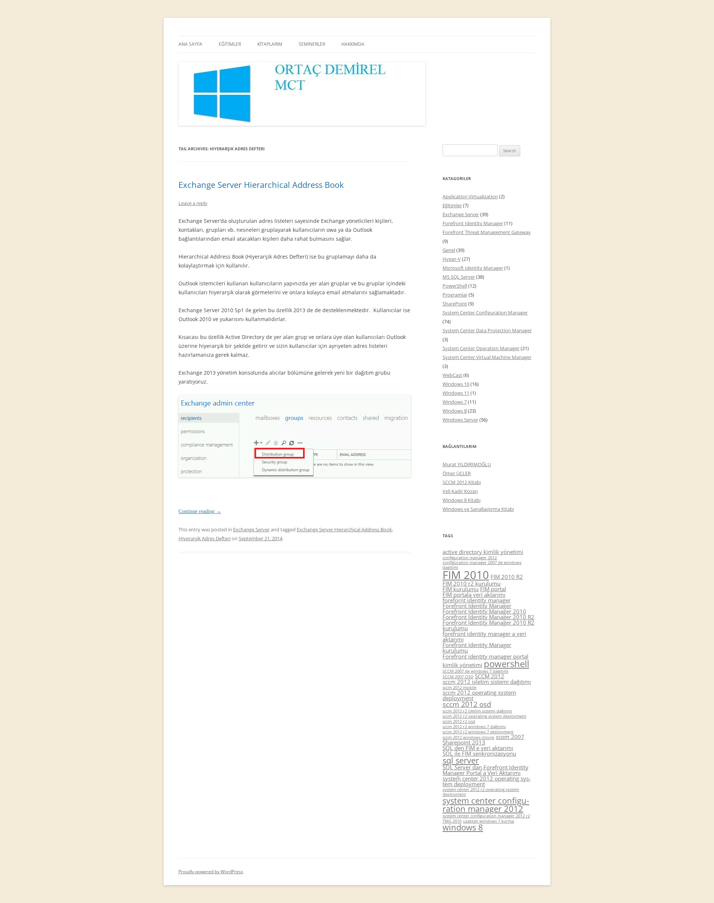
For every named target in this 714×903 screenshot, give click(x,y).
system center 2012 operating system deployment (487, 781)
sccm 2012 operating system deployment (479, 695)
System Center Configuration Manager (485, 312)
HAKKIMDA (352, 44)
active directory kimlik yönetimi (483, 551)
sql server (461, 760)
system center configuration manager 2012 (486, 804)
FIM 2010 (466, 574)
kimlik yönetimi (462, 665)
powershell (506, 663)
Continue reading (199, 511)
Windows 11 (456, 393)
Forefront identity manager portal (485, 656)
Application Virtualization (470, 196)
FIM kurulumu (461, 589)
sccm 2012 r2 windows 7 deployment (478, 731)
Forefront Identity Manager (473, 223)
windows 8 (463, 827)
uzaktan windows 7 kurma (488, 821)
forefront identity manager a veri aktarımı (484, 636)
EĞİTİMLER (230, 44)
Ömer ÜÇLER (457, 473)
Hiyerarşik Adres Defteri (204, 538)
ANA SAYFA (190, 44)
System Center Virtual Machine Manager (487, 357)
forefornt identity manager (477, 600)
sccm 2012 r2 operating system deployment (484, 716)
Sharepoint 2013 (464, 742)
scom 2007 (510, 736)
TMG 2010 (452, 821)
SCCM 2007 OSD (458, 676)
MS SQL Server (459, 276)
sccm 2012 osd (467, 704)
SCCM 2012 (489, 676)
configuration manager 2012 (470, 557)
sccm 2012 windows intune (468, 737)
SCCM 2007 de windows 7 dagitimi (475, 671)
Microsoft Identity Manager (473, 268)
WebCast (452, 375)
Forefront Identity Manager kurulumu (477, 647)
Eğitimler (452, 205)
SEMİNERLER (312, 44)
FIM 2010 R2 (507, 576)
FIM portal (493, 589)
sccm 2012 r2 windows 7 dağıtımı (474, 726)
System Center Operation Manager (481, 348)
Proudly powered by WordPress (210, 871)
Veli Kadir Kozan (460, 491)
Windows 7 (455, 401)
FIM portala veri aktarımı (474, 594)
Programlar (455, 294)
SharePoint (455, 303)
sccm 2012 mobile (459, 687)
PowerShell (455, 285)
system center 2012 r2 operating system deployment (481, 792)
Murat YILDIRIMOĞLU (467, 464)
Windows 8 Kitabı (461, 500)
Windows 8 (455, 410)
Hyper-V (452, 259)
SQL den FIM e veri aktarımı (478, 748)
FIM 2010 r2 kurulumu (472, 583)
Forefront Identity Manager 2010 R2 (488, 617)
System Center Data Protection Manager (487, 330)
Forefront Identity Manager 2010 (484, 611)
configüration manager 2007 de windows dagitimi (482, 565)
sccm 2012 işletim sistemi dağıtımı (487, 681)
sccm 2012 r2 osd (459, 721)
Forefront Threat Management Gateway (487, 232)
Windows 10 (456, 384)
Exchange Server (251, 529)
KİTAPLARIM (269, 44)
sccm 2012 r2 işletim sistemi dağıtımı (477, 711)
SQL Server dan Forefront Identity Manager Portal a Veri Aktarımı (485, 769)
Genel (449, 250)
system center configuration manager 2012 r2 (486, 816)
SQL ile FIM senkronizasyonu (479, 753)
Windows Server (460, 419)
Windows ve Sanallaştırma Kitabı (478, 509)
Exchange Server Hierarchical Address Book (261, 184)
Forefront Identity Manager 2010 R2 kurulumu (488, 625)
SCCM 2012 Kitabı (462, 482)
